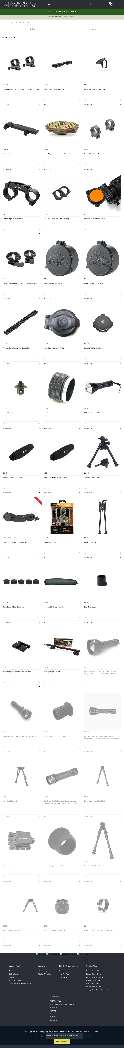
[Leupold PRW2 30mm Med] (102, 128)
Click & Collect (14, 974)
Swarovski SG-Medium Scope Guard (54, 607)
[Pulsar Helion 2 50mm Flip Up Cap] (62, 323)
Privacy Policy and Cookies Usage (20, 983)
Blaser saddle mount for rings (11, 154)
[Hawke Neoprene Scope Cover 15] (21, 452)
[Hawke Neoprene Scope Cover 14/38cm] (62, 452)
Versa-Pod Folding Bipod (91, 477)
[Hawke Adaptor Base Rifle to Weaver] (62, 64)
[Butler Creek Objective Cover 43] (62, 258)
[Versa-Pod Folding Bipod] (102, 452)
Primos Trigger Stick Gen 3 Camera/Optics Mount (58, 154)
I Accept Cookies (62, 1041)
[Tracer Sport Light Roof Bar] (62, 646)
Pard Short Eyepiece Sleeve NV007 (54, 866)
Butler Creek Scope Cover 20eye (93, 283)
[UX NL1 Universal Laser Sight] (21, 840)
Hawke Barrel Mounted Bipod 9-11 (94, 801)
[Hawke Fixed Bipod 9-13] (21, 776)
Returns (11, 977)
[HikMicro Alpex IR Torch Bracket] (21, 193)
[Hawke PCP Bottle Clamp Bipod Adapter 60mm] (102, 905)
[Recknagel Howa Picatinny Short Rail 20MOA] (21, 323)
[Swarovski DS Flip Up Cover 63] (102, 323)
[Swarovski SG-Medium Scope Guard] (62, 582)
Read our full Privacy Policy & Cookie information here (62, 1035)
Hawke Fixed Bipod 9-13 (10, 801)
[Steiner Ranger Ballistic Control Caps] (21, 582)
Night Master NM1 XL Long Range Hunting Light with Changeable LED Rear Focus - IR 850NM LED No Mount (101, 673)
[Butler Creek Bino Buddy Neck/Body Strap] (21, 517)
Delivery (11, 971)
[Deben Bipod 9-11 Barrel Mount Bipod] (102, 840)
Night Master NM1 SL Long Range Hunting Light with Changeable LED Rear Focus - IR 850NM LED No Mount (101, 738)
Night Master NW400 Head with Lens (55, 930)
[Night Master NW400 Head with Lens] (62, 905)
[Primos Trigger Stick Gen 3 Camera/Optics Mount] (62, 128)
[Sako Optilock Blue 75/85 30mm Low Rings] (62, 193)
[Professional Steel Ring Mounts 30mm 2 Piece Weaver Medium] (21, 64)
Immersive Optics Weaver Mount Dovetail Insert (17, 671)
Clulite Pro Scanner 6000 (91, 413)
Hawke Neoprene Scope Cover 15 (13, 477)
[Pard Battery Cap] (62, 387)
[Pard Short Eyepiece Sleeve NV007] (62, 840)
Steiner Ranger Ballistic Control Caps (13, 607)
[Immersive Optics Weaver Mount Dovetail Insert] (21, 646)
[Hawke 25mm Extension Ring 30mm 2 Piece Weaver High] (21, 258)
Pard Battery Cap (48, 413)
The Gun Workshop (44, 974)
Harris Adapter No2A (9, 413)
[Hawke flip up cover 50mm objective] (102, 64)
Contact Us (53, 1020)
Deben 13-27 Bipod (90, 542)
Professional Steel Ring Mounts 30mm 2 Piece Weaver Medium (21, 89)
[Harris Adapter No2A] (21, 387)
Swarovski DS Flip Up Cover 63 (93, 348)
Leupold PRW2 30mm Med (92, 154)
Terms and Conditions (16, 980)
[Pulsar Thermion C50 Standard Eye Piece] (62, 711)
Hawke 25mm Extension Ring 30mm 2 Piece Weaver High (20, 283)
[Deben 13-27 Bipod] (102, 517)
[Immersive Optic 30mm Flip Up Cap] (102, 193)
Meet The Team (64, 974)
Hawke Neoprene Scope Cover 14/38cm (55, 477)
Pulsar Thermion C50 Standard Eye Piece (55, 736)
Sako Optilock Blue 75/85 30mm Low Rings (56, 219)
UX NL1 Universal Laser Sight (12, 866)
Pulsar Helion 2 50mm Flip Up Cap (54, 348)
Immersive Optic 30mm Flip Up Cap (94, 219)
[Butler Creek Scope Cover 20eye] (102, 258)
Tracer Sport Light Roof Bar (52, 671)
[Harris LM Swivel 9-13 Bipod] (21, 905)
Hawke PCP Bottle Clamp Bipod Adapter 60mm (98, 930)
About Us (62, 971)
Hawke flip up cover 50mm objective (94, 89)
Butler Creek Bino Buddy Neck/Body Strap (15, 542)
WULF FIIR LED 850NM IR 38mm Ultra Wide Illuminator (20, 736)
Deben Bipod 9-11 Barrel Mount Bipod (95, 866)
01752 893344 (55, 1001)
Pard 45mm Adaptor (90, 607)
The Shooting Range (45, 971)
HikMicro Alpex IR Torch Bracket (13, 219)
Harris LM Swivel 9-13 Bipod (11, 930)
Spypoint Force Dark (50, 542)
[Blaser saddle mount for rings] (21, 128)
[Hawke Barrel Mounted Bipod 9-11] (102, 776)
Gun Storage (63, 977)
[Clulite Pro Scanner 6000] (102, 387)
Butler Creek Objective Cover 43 (53, 283)
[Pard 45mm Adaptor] (102, 582)
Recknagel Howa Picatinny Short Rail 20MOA (16, 348)
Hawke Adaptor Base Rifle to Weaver (54, 89)
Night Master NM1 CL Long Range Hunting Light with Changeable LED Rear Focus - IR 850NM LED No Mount (61, 802)
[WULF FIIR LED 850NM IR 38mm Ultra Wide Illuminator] (21, 711)
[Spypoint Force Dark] (62, 517)
